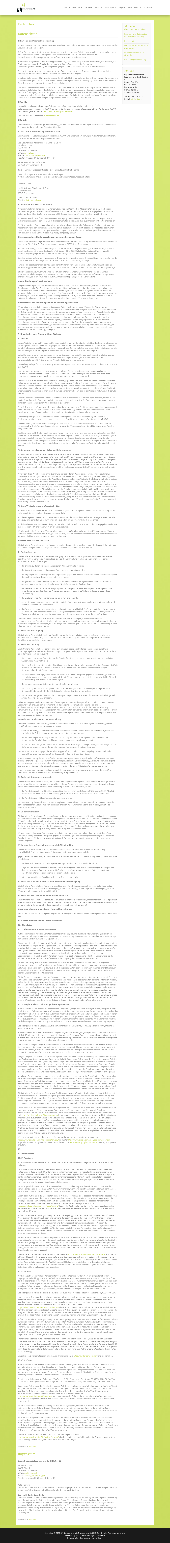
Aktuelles (89, 7)
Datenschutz (27, 34)
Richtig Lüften (130, 41)
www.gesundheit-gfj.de (35, 155)
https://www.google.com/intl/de (83, 1142)
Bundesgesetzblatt (51, 115)
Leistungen (109, 7)
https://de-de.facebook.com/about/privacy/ (87, 1254)
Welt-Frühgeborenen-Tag (135, 59)
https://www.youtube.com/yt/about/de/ (35, 1396)
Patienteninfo (133, 7)
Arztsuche (148, 7)
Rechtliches (32, 1446)
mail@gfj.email (30, 1473)
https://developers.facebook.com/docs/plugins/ (38, 1206)
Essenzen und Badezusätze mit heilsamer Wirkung (135, 35)
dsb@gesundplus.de (32, 200)
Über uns (76, 7)
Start (66, 7)
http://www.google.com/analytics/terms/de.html (89, 1140)
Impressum (27, 1454)
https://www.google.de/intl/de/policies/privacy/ (38, 1140)
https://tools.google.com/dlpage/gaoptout (40, 1115)
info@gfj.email (30, 153)
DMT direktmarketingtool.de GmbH (90, 1535)
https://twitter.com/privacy (85, 1356)
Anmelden (96, 1538)
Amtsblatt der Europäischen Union (59, 111)
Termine (98, 7)
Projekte (122, 7)
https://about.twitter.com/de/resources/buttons (38, 1307)
